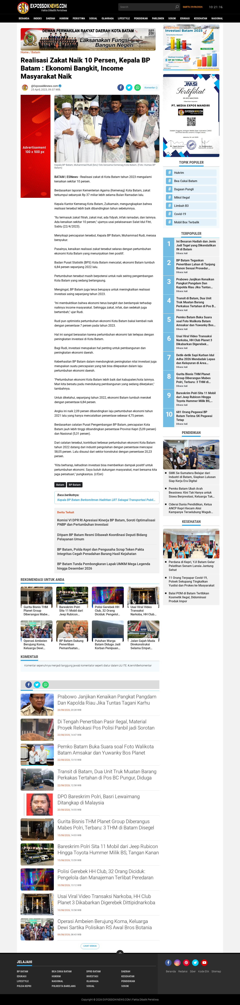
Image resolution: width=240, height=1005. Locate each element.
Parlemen (158, 18)
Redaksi (183, 971)
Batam (60, 484)
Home (25, 52)
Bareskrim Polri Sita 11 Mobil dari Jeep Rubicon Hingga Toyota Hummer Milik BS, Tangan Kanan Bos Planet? (108, 853)
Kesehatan (200, 18)
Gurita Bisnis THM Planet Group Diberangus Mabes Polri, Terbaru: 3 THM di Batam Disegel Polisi (106, 828)
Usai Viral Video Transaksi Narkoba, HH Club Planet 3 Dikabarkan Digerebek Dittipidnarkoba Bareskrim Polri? (106, 903)
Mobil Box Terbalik (186, 222)
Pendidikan (141, 18)
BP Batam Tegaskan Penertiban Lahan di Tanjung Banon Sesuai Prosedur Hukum (195, 264)
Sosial (93, 18)
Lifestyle (124, 18)
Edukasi (185, 18)
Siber (193, 971)
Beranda (24, 18)
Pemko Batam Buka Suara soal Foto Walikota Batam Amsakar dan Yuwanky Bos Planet (106, 750)
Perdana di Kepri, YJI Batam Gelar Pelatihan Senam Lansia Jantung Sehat (192, 566)
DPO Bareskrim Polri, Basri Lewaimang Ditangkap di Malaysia (99, 800)
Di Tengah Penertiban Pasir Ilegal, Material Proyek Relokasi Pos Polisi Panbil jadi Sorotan (106, 725)
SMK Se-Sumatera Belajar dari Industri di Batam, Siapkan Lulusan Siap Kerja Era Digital (192, 477)
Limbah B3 (181, 206)
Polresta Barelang (64, 986)
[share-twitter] (129, 87)
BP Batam (75, 484)
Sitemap (216, 971)
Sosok (172, 18)
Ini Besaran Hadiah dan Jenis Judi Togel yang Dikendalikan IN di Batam (196, 245)
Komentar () (151, 87)
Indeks (38, 18)
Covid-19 (180, 214)
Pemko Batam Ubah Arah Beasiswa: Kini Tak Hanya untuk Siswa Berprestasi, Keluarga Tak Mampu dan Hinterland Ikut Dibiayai (190, 492)
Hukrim (63, 18)
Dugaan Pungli (184, 189)
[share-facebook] (120, 87)
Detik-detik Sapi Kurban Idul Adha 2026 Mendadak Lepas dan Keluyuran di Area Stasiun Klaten (195, 359)
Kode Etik (203, 971)
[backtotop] (120, 954)
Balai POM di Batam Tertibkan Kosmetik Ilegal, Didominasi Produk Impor (189, 597)
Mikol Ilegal (182, 197)
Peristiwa (79, 18)
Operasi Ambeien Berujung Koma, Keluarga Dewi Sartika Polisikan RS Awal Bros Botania (105, 924)
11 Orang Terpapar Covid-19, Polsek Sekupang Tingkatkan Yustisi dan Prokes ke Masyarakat (191, 581)
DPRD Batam (93, 971)
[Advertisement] (36, 254)
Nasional (217, 18)
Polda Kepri (24, 986)
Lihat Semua (90, 946)
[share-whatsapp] (137, 87)
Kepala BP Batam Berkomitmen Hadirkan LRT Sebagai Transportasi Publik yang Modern (106, 500)
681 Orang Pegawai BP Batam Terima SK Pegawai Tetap (194, 416)
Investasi (92, 976)
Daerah (50, 18)
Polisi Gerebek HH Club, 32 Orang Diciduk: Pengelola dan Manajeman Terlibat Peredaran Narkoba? (105, 878)
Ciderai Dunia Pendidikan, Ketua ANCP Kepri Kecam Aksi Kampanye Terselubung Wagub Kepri (190, 508)
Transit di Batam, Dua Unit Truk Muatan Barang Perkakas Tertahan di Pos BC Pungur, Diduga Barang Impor (107, 778)
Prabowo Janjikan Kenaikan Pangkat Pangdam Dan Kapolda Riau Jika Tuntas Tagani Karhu (107, 700)
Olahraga (108, 18)
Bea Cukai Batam (185, 181)
